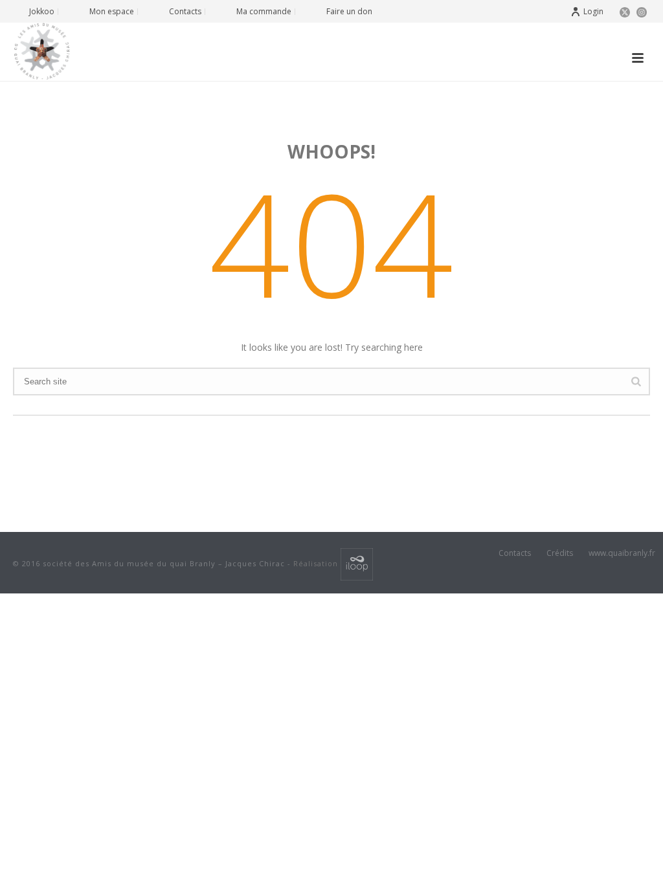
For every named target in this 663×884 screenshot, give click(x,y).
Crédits (559, 553)
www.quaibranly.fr (622, 553)
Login (593, 11)
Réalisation (317, 563)
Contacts (515, 553)
